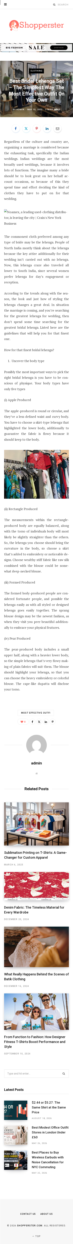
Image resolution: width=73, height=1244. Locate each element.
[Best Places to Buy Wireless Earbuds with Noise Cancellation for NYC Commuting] (18, 1163)
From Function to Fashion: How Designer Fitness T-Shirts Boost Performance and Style (35, 1042)
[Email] (57, 128)
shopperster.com (29, 1225)
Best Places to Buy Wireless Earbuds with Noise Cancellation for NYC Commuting (48, 1160)
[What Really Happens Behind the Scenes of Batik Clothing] (36, 947)
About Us (46, 1214)
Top (38, 1236)
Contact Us (28, 1214)
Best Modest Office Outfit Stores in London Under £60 (50, 1132)
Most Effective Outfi (35, 713)
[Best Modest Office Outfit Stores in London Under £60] (18, 1135)
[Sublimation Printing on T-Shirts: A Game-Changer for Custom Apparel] (36, 824)
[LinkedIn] (47, 128)
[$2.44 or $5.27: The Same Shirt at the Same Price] (18, 1110)
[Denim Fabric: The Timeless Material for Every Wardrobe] (36, 886)
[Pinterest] (37, 128)
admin (20, 109)
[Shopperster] (37, 25)
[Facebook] (16, 128)
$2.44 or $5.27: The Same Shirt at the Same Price (49, 1107)
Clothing (36, 71)
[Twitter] (26, 128)
